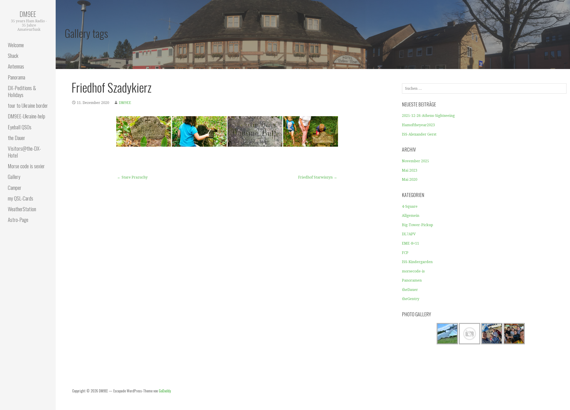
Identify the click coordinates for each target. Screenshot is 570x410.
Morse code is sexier (26, 166)
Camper (14, 187)
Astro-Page (18, 219)
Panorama (16, 77)
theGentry (410, 299)
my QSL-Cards (20, 198)
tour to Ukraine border (28, 105)
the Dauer (16, 138)
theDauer (410, 290)
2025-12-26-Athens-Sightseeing (428, 116)
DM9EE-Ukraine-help (26, 116)
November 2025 (415, 161)
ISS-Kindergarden (417, 262)
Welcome (16, 45)
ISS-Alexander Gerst (419, 134)
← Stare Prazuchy (132, 177)
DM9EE (28, 14)
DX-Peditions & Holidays (22, 91)
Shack (13, 55)
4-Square (409, 206)
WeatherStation (22, 209)
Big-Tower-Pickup (417, 225)
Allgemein (410, 215)
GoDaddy (165, 391)
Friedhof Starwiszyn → (317, 177)
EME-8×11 (410, 243)
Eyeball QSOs (19, 127)
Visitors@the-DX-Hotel (24, 151)
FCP (405, 253)
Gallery (14, 177)
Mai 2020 (409, 179)
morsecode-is (413, 271)
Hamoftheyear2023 (418, 125)
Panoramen (412, 280)
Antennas (16, 66)
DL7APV (409, 234)
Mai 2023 (409, 170)
